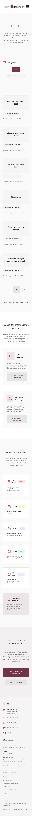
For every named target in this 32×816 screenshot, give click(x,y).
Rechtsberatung (8, 780)
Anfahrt (5, 793)
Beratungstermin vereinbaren (17, 419)
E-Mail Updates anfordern (17, 376)
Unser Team (6, 786)
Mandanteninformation (12, 113)
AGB (27, 809)
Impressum (6, 809)
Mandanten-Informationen (11, 790)
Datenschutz (18, 809)
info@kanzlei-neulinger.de (15, 733)
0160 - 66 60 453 (12, 723)
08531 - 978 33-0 (16, 682)
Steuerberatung (7, 777)
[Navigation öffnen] (27, 6)
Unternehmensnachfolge (10, 783)
